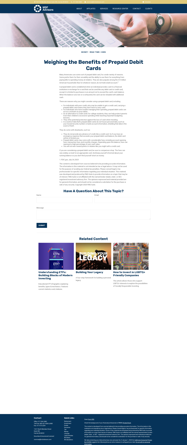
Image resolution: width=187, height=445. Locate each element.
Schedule (148, 2)
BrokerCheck (127, 423)
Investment (67, 423)
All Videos (67, 437)
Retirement (67, 421)
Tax (65, 429)
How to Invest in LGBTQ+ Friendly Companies (129, 274)
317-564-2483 (77, 2)
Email (96, 195)
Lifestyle (66, 433)
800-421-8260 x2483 (46, 423)
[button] (79, 8)
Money (66, 431)
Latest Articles (68, 435)
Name (39, 195)
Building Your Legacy (89, 272)
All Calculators (68, 439)
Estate (66, 425)
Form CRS (91, 419)
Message (40, 208)
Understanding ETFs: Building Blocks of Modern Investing (55, 275)
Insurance (67, 427)
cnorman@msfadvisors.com (95, 2)
